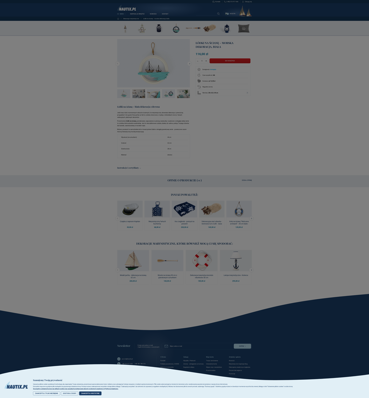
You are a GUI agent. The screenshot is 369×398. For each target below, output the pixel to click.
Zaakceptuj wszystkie (90, 393)
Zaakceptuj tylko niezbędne (46, 393)
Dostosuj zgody (69, 393)
